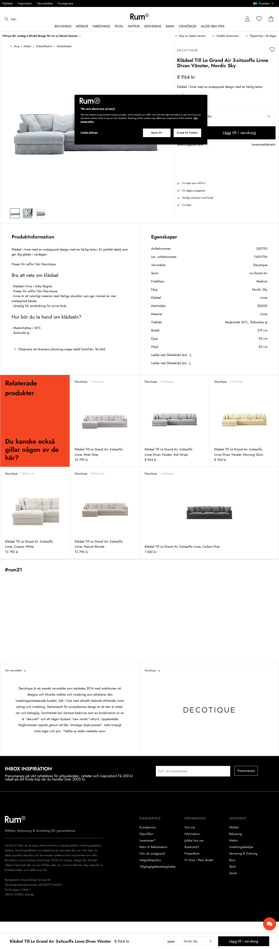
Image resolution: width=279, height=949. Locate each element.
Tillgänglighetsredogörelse (157, 866)
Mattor (233, 840)
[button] (265, 3)
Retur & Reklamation (153, 847)
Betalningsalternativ (190, 145)
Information (192, 834)
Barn (232, 860)
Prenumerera (246, 770)
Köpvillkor (146, 834)
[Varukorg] (271, 19)
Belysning (235, 834)
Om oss (189, 827)
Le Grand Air (258, 273)
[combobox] (264, 3)
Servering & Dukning (243, 853)
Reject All (156, 132)
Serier (233, 873)
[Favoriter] (259, 19)
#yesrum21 (191, 847)
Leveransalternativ (264, 145)
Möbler (234, 827)
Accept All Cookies (187, 132)
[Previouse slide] (19, 132)
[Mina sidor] (247, 19)
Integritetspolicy (150, 860)
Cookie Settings (89, 132)
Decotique (260, 265)
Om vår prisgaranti (152, 853)
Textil (232, 866)
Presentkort (191, 853)
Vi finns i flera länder (198, 860)
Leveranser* (148, 840)
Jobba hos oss (193, 840)
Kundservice (148, 827)
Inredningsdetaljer (241, 847)
